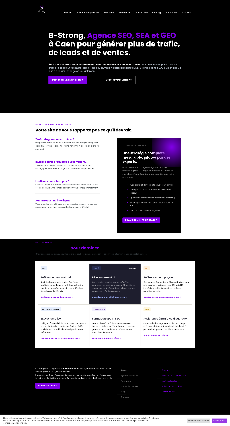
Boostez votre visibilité (119, 79)
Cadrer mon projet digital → (156, 335)
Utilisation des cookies (172, 386)
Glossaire (166, 370)
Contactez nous (47, 385)
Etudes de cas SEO (129, 386)
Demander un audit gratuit (67, 79)
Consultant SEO (169, 391)
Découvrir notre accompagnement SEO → (61, 338)
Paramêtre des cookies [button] (198, 420)
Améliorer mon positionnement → (57, 297)
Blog (123, 391)
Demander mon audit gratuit (141, 220)
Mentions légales (169, 381)
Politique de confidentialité (174, 375)
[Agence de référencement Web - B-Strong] (41, 12)
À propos (125, 397)
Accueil (124, 370)
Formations (126, 381)
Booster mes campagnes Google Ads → (162, 297)
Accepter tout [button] (219, 420)
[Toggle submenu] (87, 24)
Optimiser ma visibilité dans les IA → (109, 297)
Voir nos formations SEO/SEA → (106, 338)
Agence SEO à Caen (130, 375)
